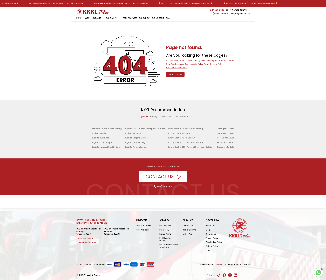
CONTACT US (160, 176)
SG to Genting (207, 60)
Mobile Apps (188, 234)
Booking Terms (189, 230)
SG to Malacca (180, 60)
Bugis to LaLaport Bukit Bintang (106, 147)
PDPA (208, 250)
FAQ (168, 18)
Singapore (143, 116)
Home (79, 18)
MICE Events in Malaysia (165, 239)
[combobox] (238, 10)
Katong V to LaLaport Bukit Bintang (233, 138)
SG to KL (169, 60)
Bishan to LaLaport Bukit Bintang (107, 128)
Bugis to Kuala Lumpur (102, 142)
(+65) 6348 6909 (220, 13)
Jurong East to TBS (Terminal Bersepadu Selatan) (191, 147)
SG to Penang (194, 60)
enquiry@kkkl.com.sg (240, 13)
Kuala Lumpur (165, 116)
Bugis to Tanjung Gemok (136, 138)
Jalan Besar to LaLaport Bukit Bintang (185, 128)
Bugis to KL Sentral (100, 138)
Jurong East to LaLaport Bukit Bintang (185, 142)
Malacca (184, 116)
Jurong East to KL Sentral (179, 133)
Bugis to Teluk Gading (135, 142)
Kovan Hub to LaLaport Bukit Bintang (234, 142)
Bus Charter (112, 18)
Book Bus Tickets (143, 226)
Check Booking (217, 10)
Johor (175, 116)
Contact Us (188, 226)
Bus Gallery (144, 18)
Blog (168, 64)
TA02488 (218, 264)
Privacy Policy (212, 238)
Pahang (153, 116)
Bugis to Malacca (133, 133)
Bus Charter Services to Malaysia (168, 245)
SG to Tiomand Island (224, 60)
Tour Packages (130, 18)
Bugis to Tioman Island (135, 147)
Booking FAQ (215, 64)
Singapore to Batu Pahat (228, 147)
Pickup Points (203, 64)
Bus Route (96, 18)
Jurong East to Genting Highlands (232, 133)
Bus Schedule (158, 18)
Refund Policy (212, 246)
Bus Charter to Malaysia (176, 67)
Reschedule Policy (214, 242)
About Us (210, 226)
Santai (87, 18)
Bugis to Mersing (99, 133)
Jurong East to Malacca (228, 128)
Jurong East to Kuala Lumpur (181, 138)
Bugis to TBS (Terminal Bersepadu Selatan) (145, 128)
